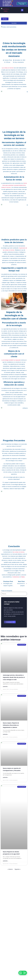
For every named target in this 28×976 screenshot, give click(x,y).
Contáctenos (15, 577)
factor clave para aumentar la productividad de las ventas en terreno (14, 185)
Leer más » (5, 686)
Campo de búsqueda (6, 590)
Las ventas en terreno (8, 68)
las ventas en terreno (18, 552)
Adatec (23, 577)
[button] (22, 10)
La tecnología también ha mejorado (10, 360)
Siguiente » (18, 869)
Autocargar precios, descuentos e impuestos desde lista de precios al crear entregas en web (14, 677)
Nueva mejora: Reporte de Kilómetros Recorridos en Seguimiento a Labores (11, 725)
